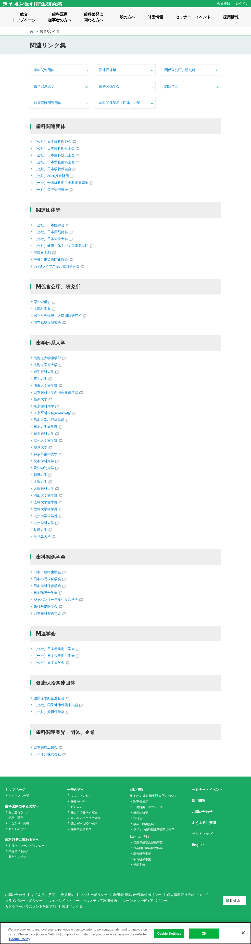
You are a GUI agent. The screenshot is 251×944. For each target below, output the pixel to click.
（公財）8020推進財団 (51, 176)
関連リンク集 (72, 906)
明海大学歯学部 (46, 385)
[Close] (243, 932)
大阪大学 (40, 482)
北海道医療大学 (46, 365)
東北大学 (40, 379)
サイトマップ (202, 834)
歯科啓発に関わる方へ (93, 17)
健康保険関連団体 (47, 103)
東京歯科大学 (44, 406)
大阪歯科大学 (44, 488)
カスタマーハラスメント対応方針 (30, 906)
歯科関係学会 (109, 86)
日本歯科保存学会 (47, 586)
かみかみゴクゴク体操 (85, 818)
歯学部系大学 (44, 86)
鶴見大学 (40, 447)
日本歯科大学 (44, 433)
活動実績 (139, 865)
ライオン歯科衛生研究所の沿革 (154, 829)
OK (204, 933)
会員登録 (223, 3)
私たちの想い (17, 829)
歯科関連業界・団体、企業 (119, 103)
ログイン (242, 3)
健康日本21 (42, 253)
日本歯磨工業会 (46, 747)
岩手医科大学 (44, 372)
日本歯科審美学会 (47, 613)
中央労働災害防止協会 (51, 259)
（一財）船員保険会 (49, 712)
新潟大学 (40, 399)
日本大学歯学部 (46, 427)
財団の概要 (140, 813)
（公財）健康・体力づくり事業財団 (61, 246)
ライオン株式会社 (47, 754)
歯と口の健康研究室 (84, 812)
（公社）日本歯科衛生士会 (54, 148)
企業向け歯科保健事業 (148, 848)
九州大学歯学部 (46, 516)
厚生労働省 (42, 302)
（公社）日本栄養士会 (51, 239)
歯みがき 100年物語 (84, 823)
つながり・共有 (19, 823)
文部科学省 (42, 309)
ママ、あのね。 (81, 795)
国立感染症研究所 (47, 322)
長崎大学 (40, 530)
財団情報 (155, 17)
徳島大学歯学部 (46, 509)
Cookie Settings (169, 933)
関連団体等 (107, 70)
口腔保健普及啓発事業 (148, 842)
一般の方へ (125, 17)
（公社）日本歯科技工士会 (54, 155)
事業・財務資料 (143, 824)
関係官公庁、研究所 (179, 70)
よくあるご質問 (204, 823)
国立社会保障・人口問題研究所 (58, 316)
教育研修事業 (142, 859)
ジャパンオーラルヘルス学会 (56, 599)
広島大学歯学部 (46, 502)
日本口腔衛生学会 (47, 572)
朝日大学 (40, 475)
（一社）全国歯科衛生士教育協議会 (61, 183)
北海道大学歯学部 (47, 358)
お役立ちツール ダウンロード (28, 845)
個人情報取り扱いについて (187, 895)
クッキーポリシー (94, 895)
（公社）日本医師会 (49, 225)
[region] (125, 933)
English (198, 845)
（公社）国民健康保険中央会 (56, 705)
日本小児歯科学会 (47, 579)
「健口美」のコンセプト (149, 807)
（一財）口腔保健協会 (51, 189)
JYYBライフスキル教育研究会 (57, 266)
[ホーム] (31, 31)
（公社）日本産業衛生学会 (54, 649)
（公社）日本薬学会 (49, 662)
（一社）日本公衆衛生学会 (54, 656)
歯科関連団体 (44, 70)
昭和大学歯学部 (46, 440)
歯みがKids (78, 801)
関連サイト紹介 (19, 851)
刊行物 (137, 818)
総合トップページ (24, 17)
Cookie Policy (19, 939)
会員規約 (68, 895)
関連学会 (171, 86)
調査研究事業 (142, 853)
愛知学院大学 (44, 468)
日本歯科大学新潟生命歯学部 (56, 392)
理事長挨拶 (140, 801)
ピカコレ (77, 806)
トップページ (15, 789)
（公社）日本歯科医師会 (52, 141)
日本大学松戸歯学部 (49, 420)
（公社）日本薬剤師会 (51, 232)
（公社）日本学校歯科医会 (54, 162)
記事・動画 (16, 817)
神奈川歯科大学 (46, 454)
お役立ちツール (19, 812)
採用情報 (231, 17)
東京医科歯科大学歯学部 (52, 413)
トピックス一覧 (19, 795)
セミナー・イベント (193, 17)
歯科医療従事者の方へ (60, 17)
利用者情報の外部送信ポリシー (137, 895)
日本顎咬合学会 (46, 593)
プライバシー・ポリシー (24, 901)
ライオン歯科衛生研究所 (32, 4)
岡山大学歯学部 (46, 495)
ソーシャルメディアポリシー (145, 901)
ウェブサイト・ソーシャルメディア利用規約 (82, 901)
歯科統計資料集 (81, 829)
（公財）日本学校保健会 (52, 169)
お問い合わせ (202, 812)
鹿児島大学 (42, 536)
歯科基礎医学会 (46, 606)
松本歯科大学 (44, 461)
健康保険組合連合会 (49, 698)
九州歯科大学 (44, 523)
